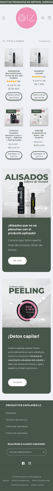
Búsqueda (11, 413)
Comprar (17, 382)
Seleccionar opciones (13, 96)
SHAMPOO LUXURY (39, 72)
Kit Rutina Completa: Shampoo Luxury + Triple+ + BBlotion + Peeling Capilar (13, 135)
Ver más (17, 261)
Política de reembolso (17, 426)
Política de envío (37, 485)
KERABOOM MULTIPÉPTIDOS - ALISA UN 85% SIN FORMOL (14, 74)
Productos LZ (24, 477)
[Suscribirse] (43, 452)
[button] (3, 18)
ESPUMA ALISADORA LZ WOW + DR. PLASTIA (39, 134)
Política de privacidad (41, 480)
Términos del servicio (16, 420)
